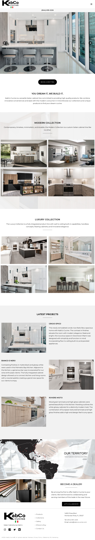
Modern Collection (47, 123)
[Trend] (24, 182)
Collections (40, 518)
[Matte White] (71, 279)
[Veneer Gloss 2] (24, 279)
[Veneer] (71, 182)
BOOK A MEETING (47, 82)
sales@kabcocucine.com (78, 522)
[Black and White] (24, 250)
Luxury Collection (47, 219)
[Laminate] (71, 250)
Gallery (38, 521)
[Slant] (24, 153)
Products (39, 514)
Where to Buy (41, 525)
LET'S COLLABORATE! (71, 504)
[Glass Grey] (71, 153)
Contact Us (40, 528)
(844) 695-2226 (47, 10)
